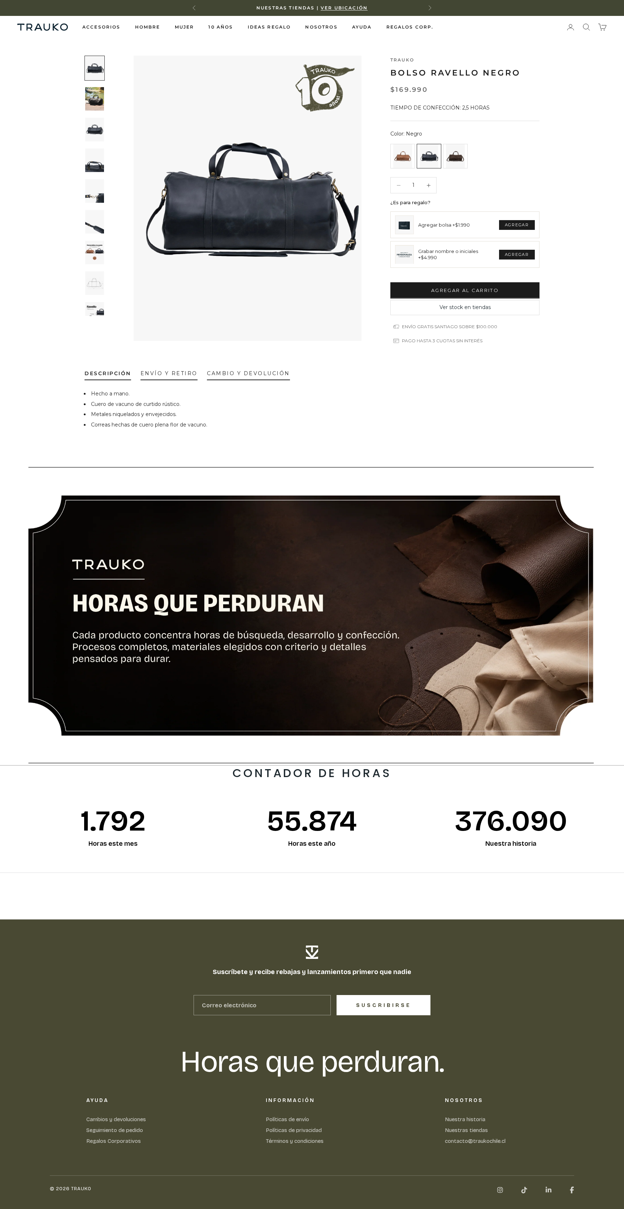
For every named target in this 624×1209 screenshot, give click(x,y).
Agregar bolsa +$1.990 (444, 225)
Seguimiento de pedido (114, 1130)
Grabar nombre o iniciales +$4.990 (448, 254)
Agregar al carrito (465, 290)
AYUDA (362, 27)
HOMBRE (147, 27)
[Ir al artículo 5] (94, 191)
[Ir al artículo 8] (94, 283)
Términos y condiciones (295, 1141)
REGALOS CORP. (410, 27)
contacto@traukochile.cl (475, 1141)
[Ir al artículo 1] (94, 68)
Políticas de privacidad (294, 1130)
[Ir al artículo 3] (94, 129)
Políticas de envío (287, 1119)
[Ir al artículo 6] (94, 221)
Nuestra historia (465, 1119)
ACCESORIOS (101, 27)
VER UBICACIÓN (344, 7)
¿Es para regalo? (410, 202)
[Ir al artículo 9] (94, 313)
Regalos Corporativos (113, 1141)
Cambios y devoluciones (116, 1119)
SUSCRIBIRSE (383, 1005)
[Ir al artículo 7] (94, 252)
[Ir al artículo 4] (94, 160)
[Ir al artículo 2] (94, 98)
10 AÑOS (220, 27)
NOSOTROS (321, 27)
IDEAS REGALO (269, 27)
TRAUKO (402, 60)
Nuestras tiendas (466, 1130)
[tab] (107, 375)
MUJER (184, 27)
